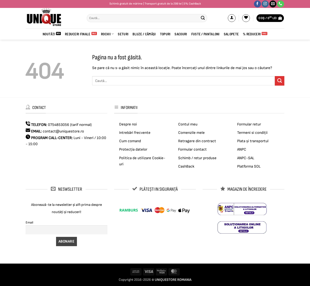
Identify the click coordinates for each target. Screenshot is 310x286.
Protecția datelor (133, 149)
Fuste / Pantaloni (205, 34)
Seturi (123, 34)
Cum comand (130, 141)
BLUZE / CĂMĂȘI (144, 34)
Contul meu (187, 124)
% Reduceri (252, 34)
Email (29, 222)
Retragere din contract (197, 141)
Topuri (165, 34)
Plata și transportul (252, 141)
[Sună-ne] (280, 4)
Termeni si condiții (252, 132)
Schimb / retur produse (197, 158)
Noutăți (49, 34)
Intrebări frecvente (134, 132)
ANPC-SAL (245, 158)
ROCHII (106, 34)
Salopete (231, 34)
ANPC (241, 149)
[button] (232, 18)
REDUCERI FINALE (78, 34)
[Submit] (203, 18)
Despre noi (128, 124)
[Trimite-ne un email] (272, 4)
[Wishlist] (246, 18)
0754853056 (58, 125)
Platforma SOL (249, 166)
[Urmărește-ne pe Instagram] (265, 4)
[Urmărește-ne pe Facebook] (257, 4)
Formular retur (249, 124)
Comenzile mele (191, 132)
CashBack (186, 166)
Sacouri (181, 34)
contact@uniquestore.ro (63, 131)
